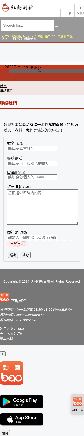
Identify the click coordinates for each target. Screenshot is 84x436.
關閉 (5, 433)
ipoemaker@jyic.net (31, 315)
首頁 (3, 86)
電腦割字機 (65, 36)
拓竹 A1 (50, 36)
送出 (13, 255)
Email (16, 172)
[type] (14, 298)
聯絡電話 (14, 158)
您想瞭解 (19, 187)
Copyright (11, 281)
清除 (26, 255)
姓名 (15, 143)
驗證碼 (17, 232)
